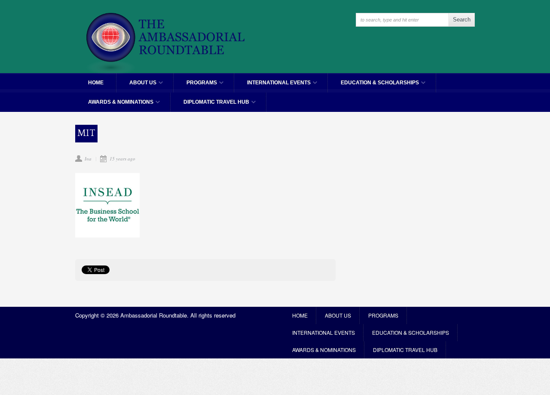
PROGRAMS (195, 86)
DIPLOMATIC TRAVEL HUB (210, 105)
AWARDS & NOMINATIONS (114, 105)
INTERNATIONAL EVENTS (272, 86)
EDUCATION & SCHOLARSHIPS (373, 86)
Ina (88, 158)
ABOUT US (136, 86)
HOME (96, 83)
